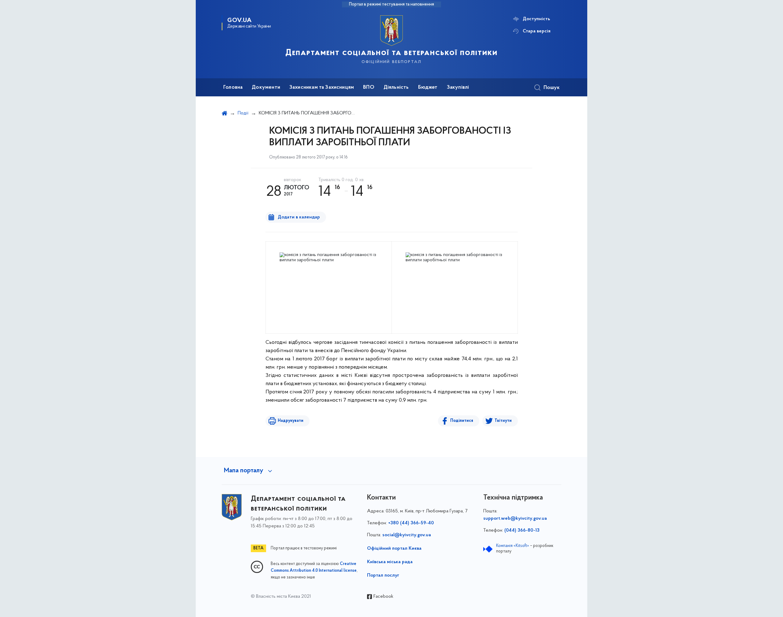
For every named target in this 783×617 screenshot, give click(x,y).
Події (243, 113)
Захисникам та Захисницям (321, 87)
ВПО (368, 87)
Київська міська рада (390, 561)
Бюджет (428, 87)
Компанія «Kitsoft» (512, 546)
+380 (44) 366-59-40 (411, 523)
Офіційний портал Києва (394, 548)
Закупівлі (458, 87)
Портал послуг (383, 575)
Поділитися (461, 420)
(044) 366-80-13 (522, 530)
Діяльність (396, 87)
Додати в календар (299, 217)
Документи (266, 87)
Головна (233, 87)
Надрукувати (290, 420)
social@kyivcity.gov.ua (406, 535)
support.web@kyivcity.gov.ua (515, 518)
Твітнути (503, 420)
